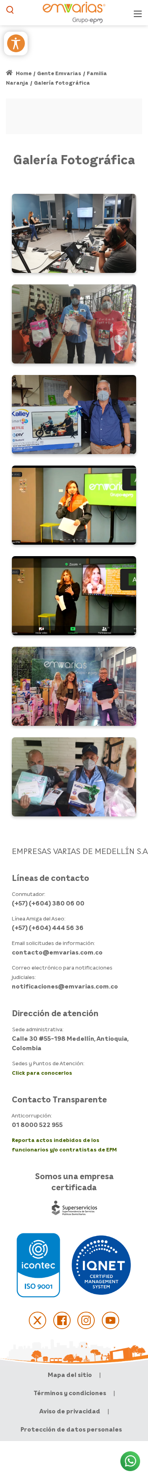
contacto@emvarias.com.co (57, 952)
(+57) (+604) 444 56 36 (48, 928)
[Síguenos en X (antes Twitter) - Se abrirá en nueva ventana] (37, 1320)
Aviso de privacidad (69, 1411)
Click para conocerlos (42, 1072)
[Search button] (10, 13)
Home (23, 73)
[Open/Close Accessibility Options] (16, 43)
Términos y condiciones (70, 1393)
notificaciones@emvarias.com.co (65, 986)
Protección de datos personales (71, 1429)
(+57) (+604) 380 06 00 (48, 903)
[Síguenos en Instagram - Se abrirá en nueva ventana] (86, 1320)
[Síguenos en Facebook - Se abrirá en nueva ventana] (62, 1320)
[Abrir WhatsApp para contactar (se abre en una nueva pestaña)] (130, 1461)
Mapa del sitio (70, 1375)
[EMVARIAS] (74, 12)
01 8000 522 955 (37, 1125)
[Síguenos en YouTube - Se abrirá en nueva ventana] (110, 1320)
